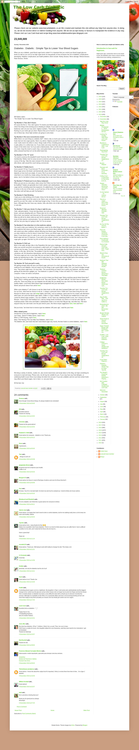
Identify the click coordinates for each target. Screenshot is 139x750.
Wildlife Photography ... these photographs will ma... (104, 128)
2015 (100, 430)
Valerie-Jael (22, 510)
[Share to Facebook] (48, 388)
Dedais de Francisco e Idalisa (27, 659)
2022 (100, 106)
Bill (20, 409)
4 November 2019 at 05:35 (27, 493)
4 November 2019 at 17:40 (27, 600)
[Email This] (42, 388)
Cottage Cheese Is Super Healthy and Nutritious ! (104, 345)
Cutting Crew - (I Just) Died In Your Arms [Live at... (104, 178)
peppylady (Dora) (24, 465)
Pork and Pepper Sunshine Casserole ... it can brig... (104, 233)
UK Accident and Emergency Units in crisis (118, 137)
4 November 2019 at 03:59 (27, 482)
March (102, 414)
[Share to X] (46, 388)
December (103, 116)
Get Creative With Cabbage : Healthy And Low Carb (104, 384)
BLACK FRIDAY (103, 163)
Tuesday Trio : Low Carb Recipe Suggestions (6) (104, 218)
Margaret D (22, 477)
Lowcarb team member (107, 454)
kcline (73, 725)
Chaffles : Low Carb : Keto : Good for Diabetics (104, 337)
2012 (100, 438)
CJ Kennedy (23, 555)
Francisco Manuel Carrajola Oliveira (30, 651)
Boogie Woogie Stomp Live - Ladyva (104, 314)
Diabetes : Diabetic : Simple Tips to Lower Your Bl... (104, 367)
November (103, 119)
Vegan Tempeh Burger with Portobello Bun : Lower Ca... (104, 329)
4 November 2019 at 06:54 (27, 517)
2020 (100, 112)
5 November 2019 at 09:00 (27, 645)
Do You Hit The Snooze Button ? (104, 225)
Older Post (86, 710)
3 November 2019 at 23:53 (27, 427)
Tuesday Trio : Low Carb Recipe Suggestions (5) (104, 291)
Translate (119, 102)
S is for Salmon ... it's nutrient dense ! (104, 194)
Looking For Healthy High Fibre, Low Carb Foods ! (104, 137)
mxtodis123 (22, 544)
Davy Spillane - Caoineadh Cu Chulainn (104, 240)
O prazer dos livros (24, 661)
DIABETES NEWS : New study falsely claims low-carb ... (104, 282)
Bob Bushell (22, 640)
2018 (100, 422)
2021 (100, 109)
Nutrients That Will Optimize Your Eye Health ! (104, 263)
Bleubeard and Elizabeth (26, 499)
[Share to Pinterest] (50, 388)
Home (52, 710)
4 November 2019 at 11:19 (27, 538)
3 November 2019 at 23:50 (27, 416)
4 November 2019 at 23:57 (27, 634)
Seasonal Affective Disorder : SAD (103, 210)
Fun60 (21, 587)
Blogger (85, 725)
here (39, 285)
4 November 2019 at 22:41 (27, 618)
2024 (100, 101)
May (101, 409)
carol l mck (22, 606)
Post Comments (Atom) (29, 713)
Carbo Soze (104, 451)
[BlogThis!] (44, 388)
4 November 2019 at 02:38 (27, 459)
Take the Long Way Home (104, 122)
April (101, 411)
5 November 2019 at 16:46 (27, 676)
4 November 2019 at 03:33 (27, 472)
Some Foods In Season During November (104, 321)
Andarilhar (22, 657)
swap (37, 293)
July (101, 404)
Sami (20, 577)
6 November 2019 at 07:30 (27, 703)
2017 (100, 425)
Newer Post (18, 710)
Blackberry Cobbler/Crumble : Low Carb (104, 145)
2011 (100, 440)
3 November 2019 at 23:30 (27, 403)
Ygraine (21, 523)
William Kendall (23, 681)
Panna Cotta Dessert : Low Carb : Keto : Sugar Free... (104, 247)
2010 (100, 443)
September (103, 397)
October (102, 395)
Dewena (21, 398)
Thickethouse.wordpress (26, 669)
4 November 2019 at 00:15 (27, 437)
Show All (123, 195)
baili (20, 692)
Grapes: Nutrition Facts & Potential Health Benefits (117, 161)
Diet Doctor (116, 146)
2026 (100, 96)
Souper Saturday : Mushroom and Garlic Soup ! (104, 186)
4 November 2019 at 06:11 (27, 504)
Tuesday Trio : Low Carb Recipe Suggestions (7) (104, 157)
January (102, 419)
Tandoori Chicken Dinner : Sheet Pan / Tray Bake (104, 272)
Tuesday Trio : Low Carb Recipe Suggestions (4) (104, 354)
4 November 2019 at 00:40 (27, 448)
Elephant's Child (24, 432)
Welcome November (104, 390)
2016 (100, 427)
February (103, 417)
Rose (20, 443)
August (102, 401)
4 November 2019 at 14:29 (27, 582)
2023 (100, 104)
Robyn (102, 457)
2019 (100, 114)
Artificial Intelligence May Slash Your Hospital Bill (118, 176)
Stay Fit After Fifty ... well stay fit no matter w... (104, 299)
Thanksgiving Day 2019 (104, 151)
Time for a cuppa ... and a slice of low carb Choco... (104, 202)
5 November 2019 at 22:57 (27, 686)
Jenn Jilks (22, 624)
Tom (20, 454)
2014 (100, 432)
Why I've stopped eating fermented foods (117, 190)
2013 (100, 435)
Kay (20, 488)
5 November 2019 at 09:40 (27, 663)
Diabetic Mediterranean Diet (117, 171)
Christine (22, 422)
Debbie (21, 566)
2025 (100, 99)
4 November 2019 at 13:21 (27, 571)
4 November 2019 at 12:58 (27, 560)
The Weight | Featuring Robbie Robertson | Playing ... (104, 376)
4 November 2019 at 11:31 (27, 549)
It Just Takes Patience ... (104, 360)
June (101, 406)
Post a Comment (22, 707)
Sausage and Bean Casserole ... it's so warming (104, 170)
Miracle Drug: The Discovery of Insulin (104, 255)
